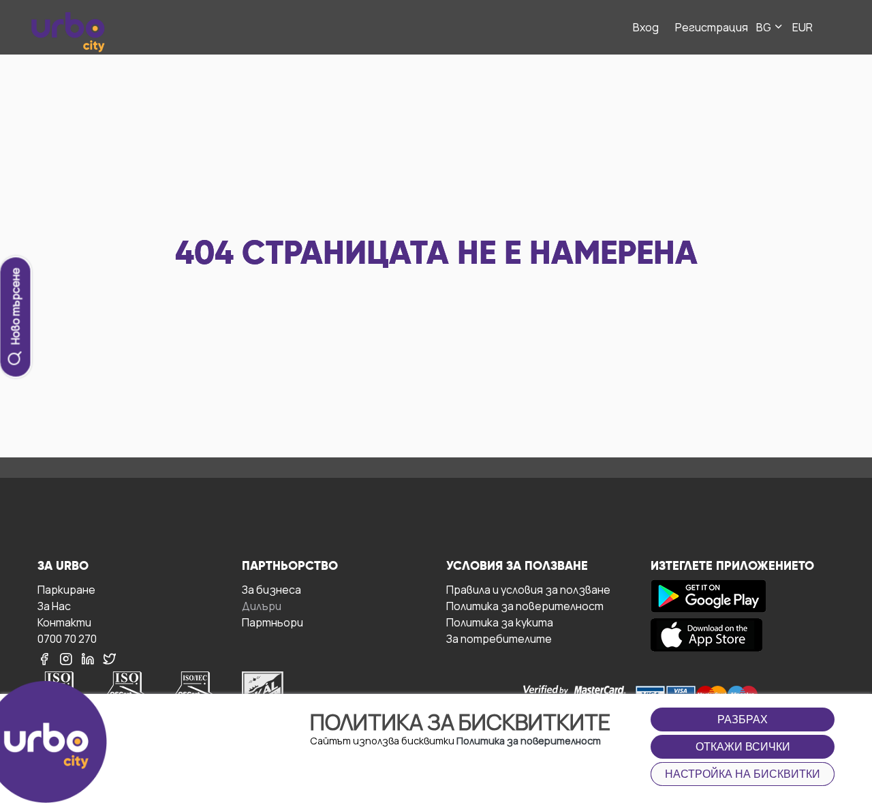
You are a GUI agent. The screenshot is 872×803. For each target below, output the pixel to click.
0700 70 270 (67, 638)
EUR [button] (802, 27)
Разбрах (742, 719)
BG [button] (764, 27)
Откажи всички (743, 747)
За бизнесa (271, 589)
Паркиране (66, 589)
